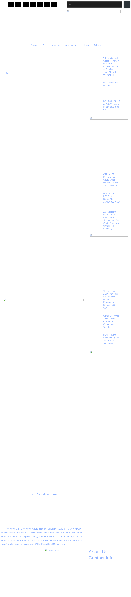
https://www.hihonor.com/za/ (44, 494)
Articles (97, 45)
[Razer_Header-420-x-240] (98, 25)
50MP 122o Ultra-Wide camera (35, 533)
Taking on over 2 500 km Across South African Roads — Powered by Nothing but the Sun (110, 299)
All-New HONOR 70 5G (58, 536)
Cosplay (56, 45)
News (86, 45)
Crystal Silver (76, 536)
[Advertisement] (43, 182)
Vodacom (25, 544)
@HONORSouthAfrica (33, 529)
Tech (45, 45)
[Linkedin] (54, 4)
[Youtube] (40, 4)
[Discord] (26, 4)
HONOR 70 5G (8, 540)
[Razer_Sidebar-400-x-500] (109, 141)
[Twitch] (33, 4)
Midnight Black (70, 540)
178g (18, 533)
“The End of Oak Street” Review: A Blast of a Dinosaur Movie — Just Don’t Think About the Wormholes (111, 66)
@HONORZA (50, 529)
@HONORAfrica (14, 529)
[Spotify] (47, 4)
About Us (98, 551)
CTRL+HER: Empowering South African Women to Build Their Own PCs (110, 180)
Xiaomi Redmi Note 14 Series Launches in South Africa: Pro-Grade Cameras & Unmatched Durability (111, 220)
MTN (80, 540)
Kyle (8, 73)
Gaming (34, 45)
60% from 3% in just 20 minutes (64, 533)
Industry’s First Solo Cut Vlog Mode (32, 540)
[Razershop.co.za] (65, 565)
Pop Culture (70, 45)
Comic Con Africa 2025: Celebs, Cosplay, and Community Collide (111, 321)
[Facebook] (18, 4)
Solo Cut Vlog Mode (10, 544)
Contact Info (101, 557)
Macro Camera (55, 540)
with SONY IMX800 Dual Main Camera (48, 544)
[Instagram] (11, 4)
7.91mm (42, 536)
